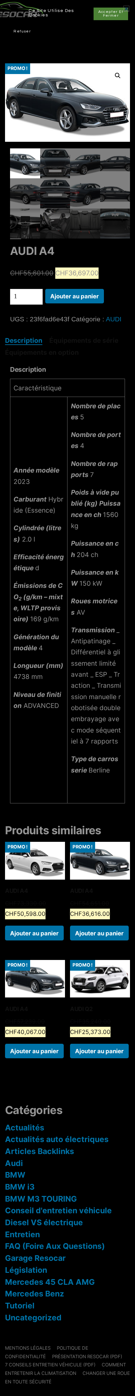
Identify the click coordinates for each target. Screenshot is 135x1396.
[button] (126, 8)
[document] (67, 698)
